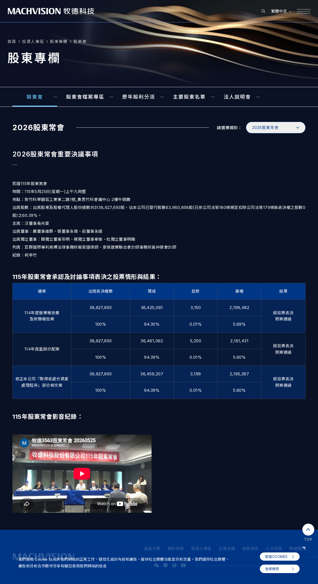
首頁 (11, 41)
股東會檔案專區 (85, 97)
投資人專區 (33, 41)
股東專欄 (58, 41)
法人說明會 (237, 97)
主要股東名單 (189, 97)
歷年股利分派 (138, 97)
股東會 (80, 41)
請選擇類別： (229, 127)
